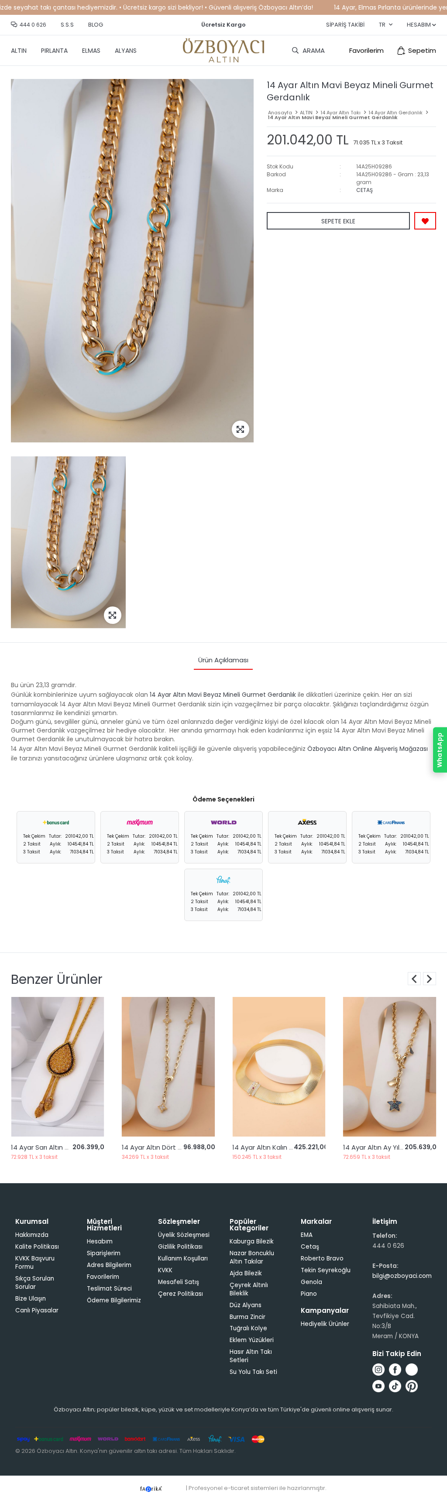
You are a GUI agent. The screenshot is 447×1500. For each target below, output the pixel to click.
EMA (307, 1235)
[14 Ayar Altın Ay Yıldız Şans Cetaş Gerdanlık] (390, 1067)
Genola (311, 1282)
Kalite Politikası (37, 1247)
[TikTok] (395, 1386)
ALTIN (19, 50)
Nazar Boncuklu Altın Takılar (252, 1257)
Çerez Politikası (180, 1294)
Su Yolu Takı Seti (253, 1372)
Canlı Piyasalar (36, 1310)
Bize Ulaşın (30, 1299)
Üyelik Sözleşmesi (184, 1235)
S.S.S (67, 25)
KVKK (165, 1270)
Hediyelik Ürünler (325, 1324)
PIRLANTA (54, 50)
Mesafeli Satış (178, 1282)
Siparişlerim (103, 1253)
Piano (309, 1294)
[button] (429, 978)
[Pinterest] (412, 1386)
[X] (412, 1369)
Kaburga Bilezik (252, 1241)
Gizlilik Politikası (180, 1247)
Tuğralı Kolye (248, 1328)
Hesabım (100, 1241)
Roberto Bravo (322, 1258)
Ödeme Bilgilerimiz (114, 1300)
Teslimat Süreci (109, 1288)
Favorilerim (366, 50)
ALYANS (126, 50)
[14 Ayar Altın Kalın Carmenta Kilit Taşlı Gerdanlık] (168, 1067)
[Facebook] (395, 1369)
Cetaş (310, 1247)
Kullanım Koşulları (183, 1258)
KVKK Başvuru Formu (35, 1262)
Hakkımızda (31, 1235)
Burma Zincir (247, 1317)
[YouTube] (378, 1386)
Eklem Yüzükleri (252, 1340)
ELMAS (91, 50)
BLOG (95, 25)
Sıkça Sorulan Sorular (34, 1282)
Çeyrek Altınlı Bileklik (249, 1289)
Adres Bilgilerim (109, 1265)
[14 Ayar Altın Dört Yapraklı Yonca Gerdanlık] (57, 1067)
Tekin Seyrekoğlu (326, 1270)
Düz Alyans (245, 1305)
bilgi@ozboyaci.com (402, 1276)
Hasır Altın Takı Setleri (251, 1356)
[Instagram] (378, 1369)
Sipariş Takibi (345, 25)
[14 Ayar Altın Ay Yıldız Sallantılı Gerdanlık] (279, 1067)
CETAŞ (364, 190)
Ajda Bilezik (246, 1273)
